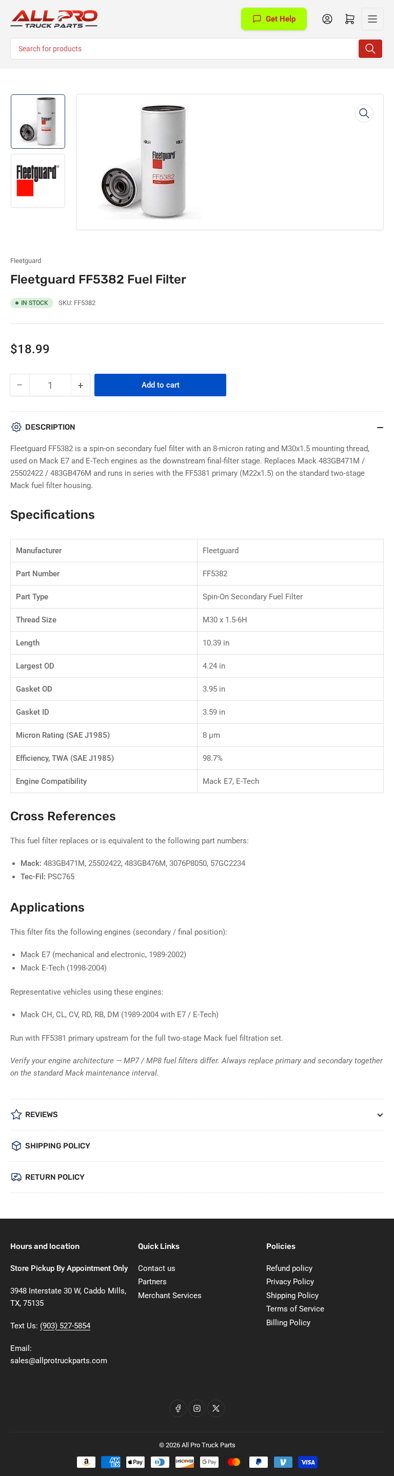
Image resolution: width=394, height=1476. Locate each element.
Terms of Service (295, 1308)
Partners (152, 1281)
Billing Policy (288, 1322)
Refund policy (289, 1268)
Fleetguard (25, 261)
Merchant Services (170, 1295)
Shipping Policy (292, 1295)
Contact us (156, 1268)
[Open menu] (372, 19)
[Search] (370, 48)
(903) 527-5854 (65, 1325)
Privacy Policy (290, 1281)
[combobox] (197, 48)
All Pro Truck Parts (208, 1445)
